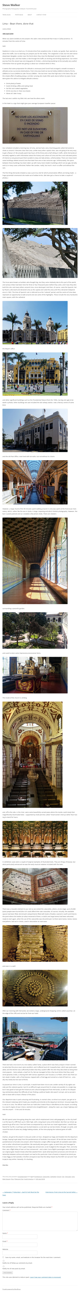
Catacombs (46, 1177)
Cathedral (53, 1177)
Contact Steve (41, 15)
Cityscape (68, 1177)
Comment (6, 1210)
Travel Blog (6, 15)
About (30, 15)
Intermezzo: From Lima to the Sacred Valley (62, 1192)
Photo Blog (19, 15)
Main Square (6, 1179)
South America (28, 1179)
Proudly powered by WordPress (11, 1289)
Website (5, 1249)
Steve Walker (11, 5)
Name (5, 1233)
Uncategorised (22, 1177)
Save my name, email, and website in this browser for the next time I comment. (33, 1257)
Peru (12, 1179)
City (63, 1177)
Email (5, 1241)
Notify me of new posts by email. (13, 1269)
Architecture (38, 1177)
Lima (73, 1177)
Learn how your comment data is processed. (45, 1277)
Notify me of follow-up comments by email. (17, 1263)
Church (59, 1177)
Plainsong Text (19, 1179)
